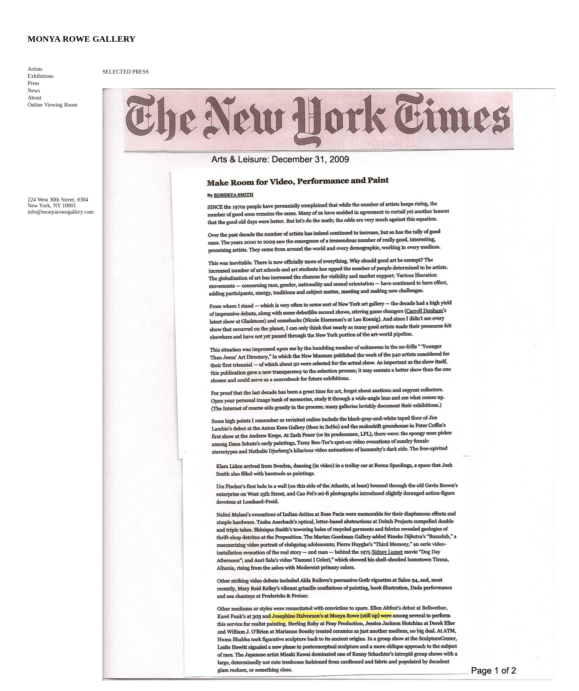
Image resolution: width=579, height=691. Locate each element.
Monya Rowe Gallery (81, 39)
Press (33, 83)
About (34, 98)
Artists (35, 69)
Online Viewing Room (53, 105)
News (34, 91)
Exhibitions (40, 76)
